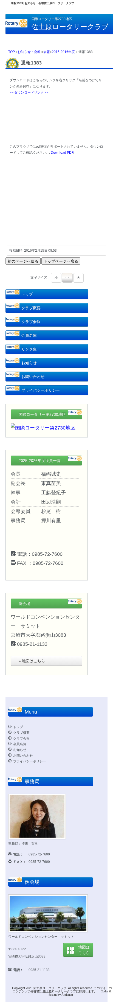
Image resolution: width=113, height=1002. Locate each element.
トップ (27, 294)
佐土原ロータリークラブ (49, 988)
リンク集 (29, 349)
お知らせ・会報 (29, 52)
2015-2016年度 (63, 52)
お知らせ (29, 363)
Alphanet (67, 994)
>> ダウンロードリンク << (29, 92)
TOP (11, 52)
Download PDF (62, 153)
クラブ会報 (31, 321)
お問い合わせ (32, 376)
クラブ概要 (31, 308)
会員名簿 (29, 335)
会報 (46, 52)
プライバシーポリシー (40, 390)
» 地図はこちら (32, 661)
